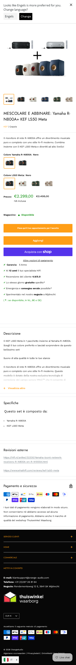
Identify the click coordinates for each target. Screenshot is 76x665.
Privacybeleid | (34, 653)
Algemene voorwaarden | (15, 653)
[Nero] (9, 163)
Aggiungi (38, 240)
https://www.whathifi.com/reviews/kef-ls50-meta (31, 470)
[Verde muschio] (35, 183)
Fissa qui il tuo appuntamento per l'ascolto (38, 228)
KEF (6, 126)
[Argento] (22, 163)
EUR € (8, 616)
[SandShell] (48, 183)
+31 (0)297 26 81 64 (26, 582)
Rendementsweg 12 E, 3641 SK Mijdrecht (36, 586)
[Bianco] (22, 183)
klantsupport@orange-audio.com (31, 577)
